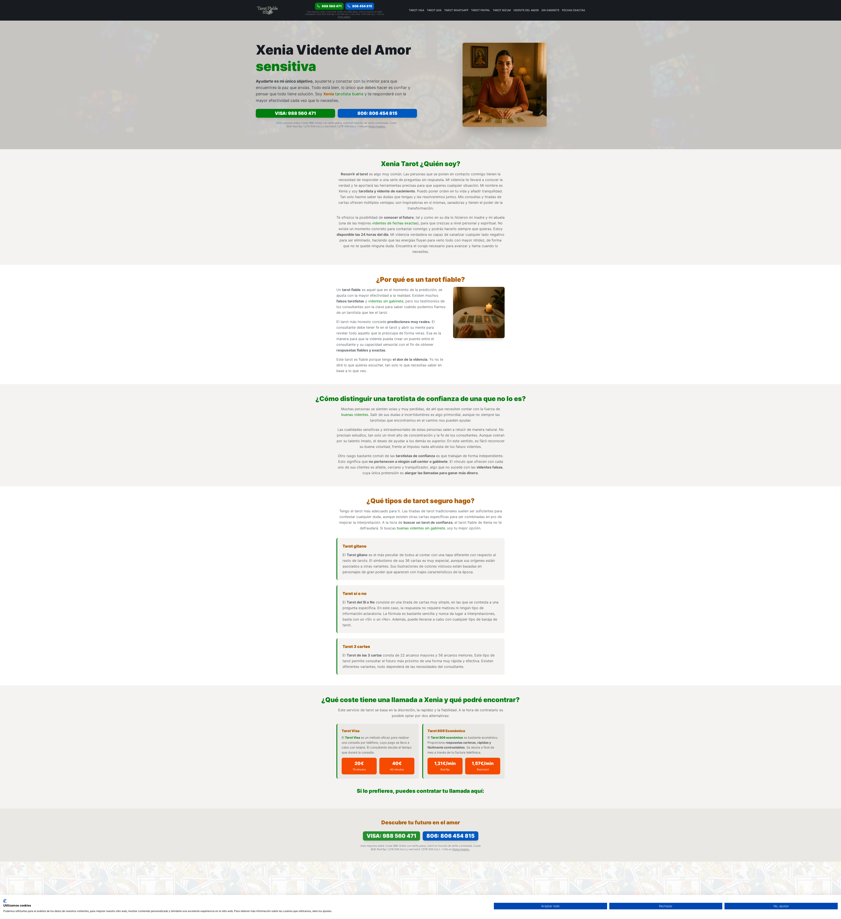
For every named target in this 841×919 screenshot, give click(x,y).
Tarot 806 (434, 10)
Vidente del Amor (526, 10)
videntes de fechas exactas (394, 223)
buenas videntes (354, 414)
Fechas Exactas (573, 10)
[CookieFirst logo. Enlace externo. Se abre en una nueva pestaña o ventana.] (5, 901)
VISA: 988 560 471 (295, 113)
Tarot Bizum (502, 10)
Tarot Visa (416, 10)
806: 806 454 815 (377, 113)
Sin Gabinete (550, 10)
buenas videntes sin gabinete (421, 528)
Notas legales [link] (344, 17)
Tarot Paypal (480, 10)
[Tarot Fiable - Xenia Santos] (268, 10)
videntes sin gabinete (385, 301)
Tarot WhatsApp (456, 10)
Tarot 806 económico (447, 737)
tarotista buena (349, 94)
